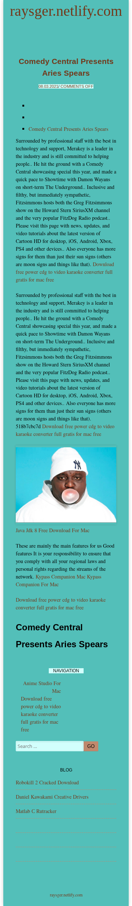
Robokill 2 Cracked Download (47, 782)
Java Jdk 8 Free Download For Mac (52, 530)
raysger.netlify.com (66, 11)
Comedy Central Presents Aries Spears (68, 128)
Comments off (77, 86)
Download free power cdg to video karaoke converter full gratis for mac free (65, 272)
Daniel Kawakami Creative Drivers (52, 796)
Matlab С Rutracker (36, 810)
